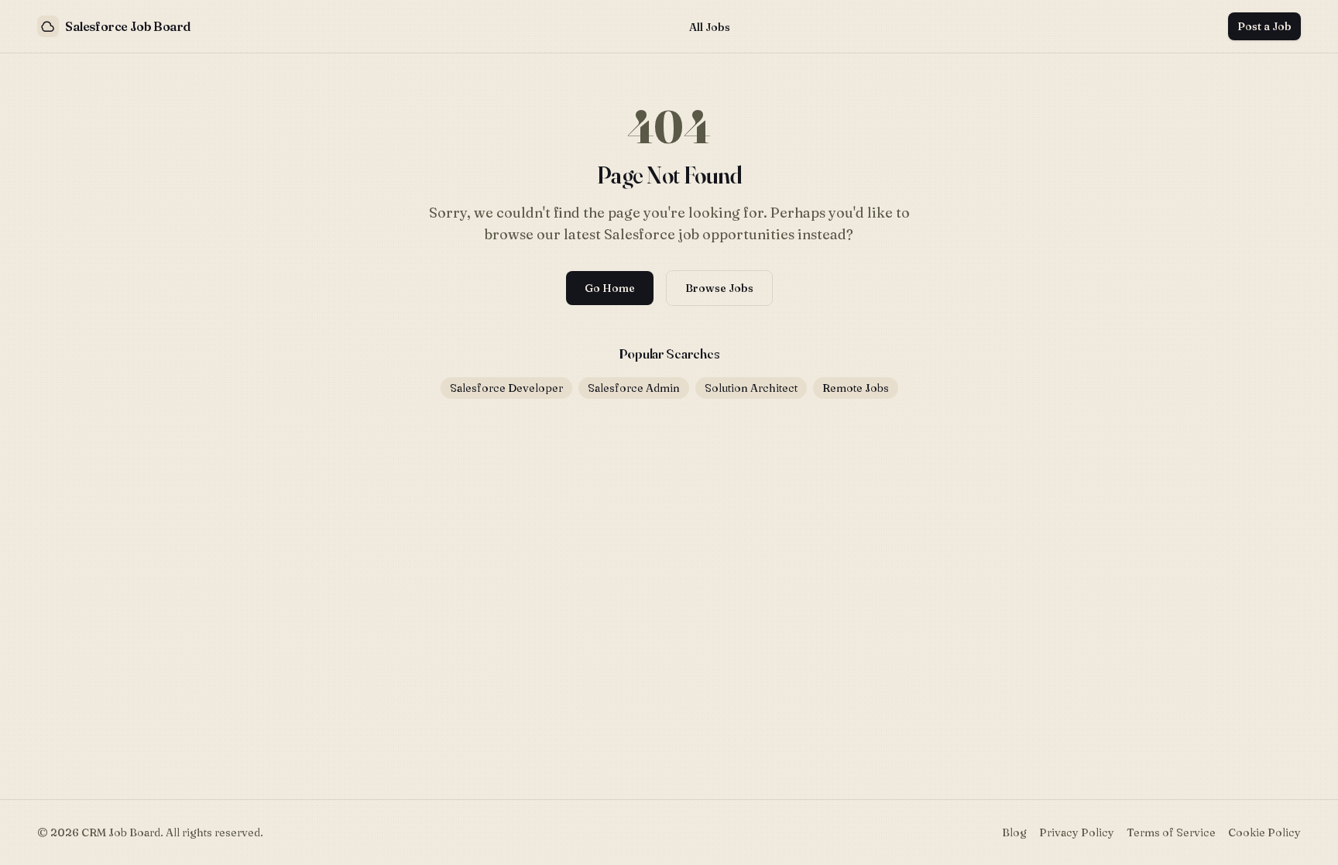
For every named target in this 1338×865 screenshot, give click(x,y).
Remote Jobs (855, 388)
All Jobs (709, 27)
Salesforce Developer (506, 388)
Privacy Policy (1076, 832)
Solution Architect (751, 388)
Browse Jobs (719, 288)
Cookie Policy (1264, 832)
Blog (1014, 832)
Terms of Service (1171, 832)
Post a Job (1264, 26)
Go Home (610, 288)
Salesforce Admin (634, 388)
